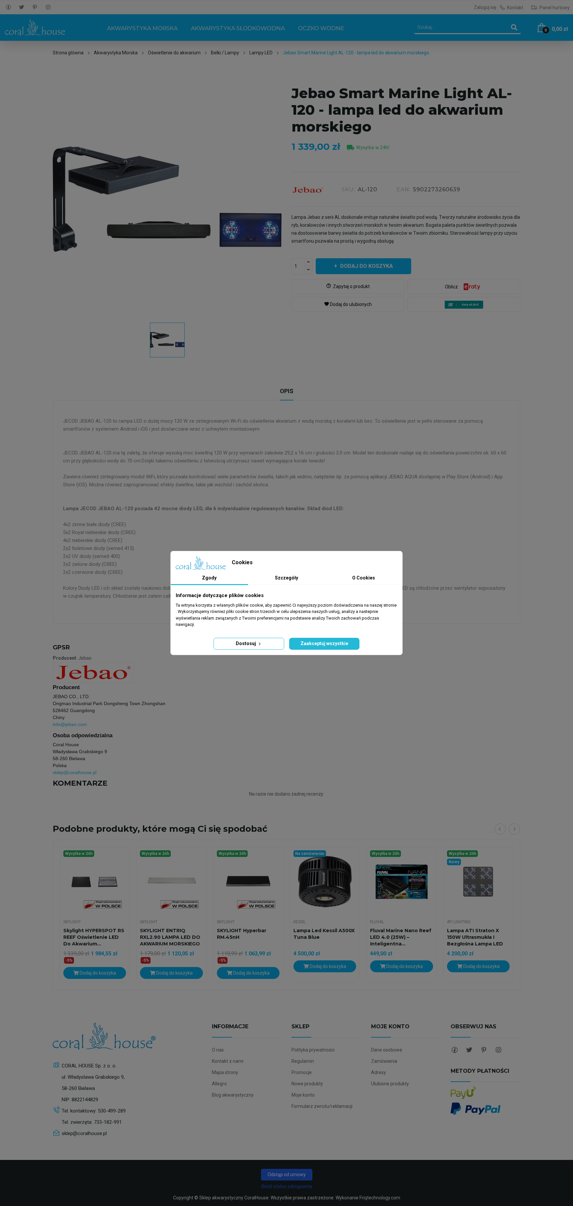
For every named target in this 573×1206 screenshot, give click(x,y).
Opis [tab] (286, 391)
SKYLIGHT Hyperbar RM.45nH (241, 934)
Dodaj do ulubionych (348, 304)
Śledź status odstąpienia (286, 1186)
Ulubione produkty (390, 1083)
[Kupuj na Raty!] (464, 304)
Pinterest (35, 7)
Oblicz (451, 286)
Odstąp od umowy (287, 1174)
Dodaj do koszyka (366, 266)
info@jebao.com (70, 724)
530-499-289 (112, 1111)
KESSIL (299, 922)
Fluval (377, 922)
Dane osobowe (386, 1050)
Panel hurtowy (554, 7)
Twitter (21, 7)
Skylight (72, 922)
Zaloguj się (485, 7)
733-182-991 (108, 1122)
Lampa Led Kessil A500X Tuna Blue (324, 934)
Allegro (219, 1083)
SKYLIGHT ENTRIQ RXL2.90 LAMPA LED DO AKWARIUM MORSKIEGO (170, 937)
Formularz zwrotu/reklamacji (321, 1106)
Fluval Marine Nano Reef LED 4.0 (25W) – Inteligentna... (400, 937)
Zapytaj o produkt (348, 286)
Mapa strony (225, 1072)
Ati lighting (459, 922)
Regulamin (302, 1061)
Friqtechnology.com (379, 1197)
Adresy (378, 1072)
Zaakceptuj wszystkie (324, 643)
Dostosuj (246, 643)
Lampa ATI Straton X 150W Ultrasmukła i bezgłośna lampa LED (475, 937)
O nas (218, 1050)
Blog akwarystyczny (233, 1095)
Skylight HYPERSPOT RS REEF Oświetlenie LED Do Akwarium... (93, 937)
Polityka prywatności (313, 1050)
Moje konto (303, 1095)
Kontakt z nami (227, 1061)
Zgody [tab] (209, 577)
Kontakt (515, 7)
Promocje (301, 1072)
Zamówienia (384, 1061)
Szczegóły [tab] (286, 577)
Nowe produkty (307, 1083)
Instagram (48, 7)
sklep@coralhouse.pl (74, 772)
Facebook (8, 7)
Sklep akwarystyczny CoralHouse (234, 1197)
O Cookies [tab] (363, 577)
